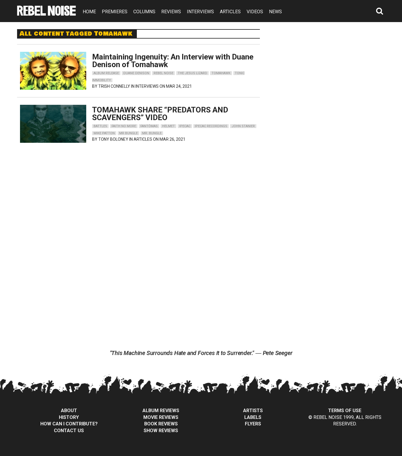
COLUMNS (144, 11)
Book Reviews (161, 424)
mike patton (104, 133)
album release (106, 73)
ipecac (184, 126)
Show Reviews (161, 430)
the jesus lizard (192, 73)
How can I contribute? (69, 424)
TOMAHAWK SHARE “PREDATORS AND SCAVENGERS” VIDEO (160, 113)
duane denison (136, 73)
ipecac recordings (211, 126)
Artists (253, 410)
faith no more (124, 126)
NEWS (275, 11)
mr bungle (128, 133)
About (69, 410)
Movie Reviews (160, 417)
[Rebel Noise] (46, 14)
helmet (168, 126)
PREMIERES (114, 11)
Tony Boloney (113, 139)
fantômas (149, 126)
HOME (89, 11)
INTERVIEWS (200, 11)
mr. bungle (152, 133)
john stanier (243, 126)
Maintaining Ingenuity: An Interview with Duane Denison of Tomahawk (172, 60)
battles (100, 126)
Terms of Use (344, 410)
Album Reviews (160, 410)
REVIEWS (171, 11)
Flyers (253, 424)
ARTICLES (230, 11)
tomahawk (221, 73)
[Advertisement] (330, 66)
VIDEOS (255, 11)
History (69, 417)
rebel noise (163, 73)
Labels (252, 417)
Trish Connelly (114, 86)
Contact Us (69, 430)
